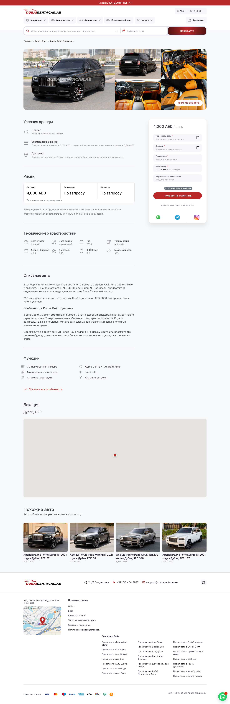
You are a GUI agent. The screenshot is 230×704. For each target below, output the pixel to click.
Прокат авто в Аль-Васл (114, 673)
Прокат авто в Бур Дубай (150, 651)
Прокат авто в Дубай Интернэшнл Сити (148, 672)
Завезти (160, 146)
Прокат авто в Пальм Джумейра (183, 665)
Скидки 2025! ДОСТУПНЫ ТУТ (115, 2)
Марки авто (36, 20)
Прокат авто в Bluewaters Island (114, 643)
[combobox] (75, 31)
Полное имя (162, 156)
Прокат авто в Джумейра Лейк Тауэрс (153, 665)
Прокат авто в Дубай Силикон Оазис (188, 652)
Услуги (145, 20)
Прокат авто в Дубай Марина (187, 642)
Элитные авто (63, 20)
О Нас (71, 606)
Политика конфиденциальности (84, 629)
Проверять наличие (178, 195)
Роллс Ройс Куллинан (61, 41)
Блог (70, 611)
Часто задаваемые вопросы (82, 620)
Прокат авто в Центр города (187, 676)
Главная (27, 41)
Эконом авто (90, 20)
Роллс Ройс (41, 41)
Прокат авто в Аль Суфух (114, 663)
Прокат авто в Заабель (184, 659)
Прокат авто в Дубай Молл (186, 646)
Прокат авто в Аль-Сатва (150, 642)
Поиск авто (187, 30)
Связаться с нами (77, 615)
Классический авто (121, 20)
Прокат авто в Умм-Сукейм (187, 671)
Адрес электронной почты (168, 176)
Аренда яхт (198, 20)
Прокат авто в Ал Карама (114, 654)
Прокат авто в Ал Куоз (113, 659)
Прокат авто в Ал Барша (114, 649)
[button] (63, 537)
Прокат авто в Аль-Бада (114, 668)
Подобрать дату (164, 136)
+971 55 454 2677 (127, 582)
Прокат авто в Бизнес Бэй (151, 646)
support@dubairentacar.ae (162, 582)
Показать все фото (188, 103)
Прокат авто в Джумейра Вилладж (150, 657)
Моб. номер (162, 166)
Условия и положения (79, 625)
